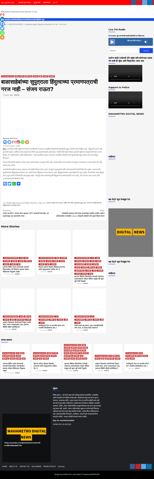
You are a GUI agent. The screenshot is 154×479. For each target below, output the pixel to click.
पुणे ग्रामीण (6, 261)
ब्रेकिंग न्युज (29, 76)
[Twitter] (9, 142)
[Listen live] (112, 42)
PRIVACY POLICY (49, 466)
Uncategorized (8, 76)
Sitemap (61, 466)
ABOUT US (13, 466)
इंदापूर (26, 258)
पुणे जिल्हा (14, 261)
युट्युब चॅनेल (37, 2)
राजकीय (12, 19)
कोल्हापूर (99, 261)
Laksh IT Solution (83, 474)
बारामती (21, 261)
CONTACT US (24, 466)
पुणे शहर (49, 261)
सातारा (77, 274)
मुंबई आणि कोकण (80, 270)
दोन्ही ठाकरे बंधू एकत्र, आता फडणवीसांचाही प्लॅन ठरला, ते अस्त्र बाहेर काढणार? (88, 326)
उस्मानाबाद (78, 261)
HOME (4, 466)
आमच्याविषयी (46, 2)
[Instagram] (18, 142)
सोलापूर (90, 274)
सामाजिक (27, 19)
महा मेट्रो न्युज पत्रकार (24, 2)
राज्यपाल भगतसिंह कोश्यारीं (94, 203)
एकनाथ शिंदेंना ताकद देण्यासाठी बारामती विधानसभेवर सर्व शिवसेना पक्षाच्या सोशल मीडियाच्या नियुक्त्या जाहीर (16, 269)
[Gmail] (14, 142)
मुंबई (41, 76)
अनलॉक (48, 203)
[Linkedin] (2, 19)
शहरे (8, 19)
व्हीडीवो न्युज (40, 19)
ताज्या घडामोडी (79, 264)
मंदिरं (72, 203)
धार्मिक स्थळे (66, 203)
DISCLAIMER (36, 466)
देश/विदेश (18, 19)
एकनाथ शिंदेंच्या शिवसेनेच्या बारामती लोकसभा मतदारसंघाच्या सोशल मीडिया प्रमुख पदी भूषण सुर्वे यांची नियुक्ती (89, 278)
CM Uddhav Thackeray (29, 203)
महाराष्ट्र (35, 76)
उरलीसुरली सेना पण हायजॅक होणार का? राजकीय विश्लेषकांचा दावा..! (52, 326)
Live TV (55, 2)
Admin (16, 95)
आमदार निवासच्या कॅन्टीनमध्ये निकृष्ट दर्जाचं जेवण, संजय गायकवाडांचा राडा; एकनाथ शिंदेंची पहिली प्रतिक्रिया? (17, 324)
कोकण (92, 261)
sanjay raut (41, 203)
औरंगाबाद (86, 261)
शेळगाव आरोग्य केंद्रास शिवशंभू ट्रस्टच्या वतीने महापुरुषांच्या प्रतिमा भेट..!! (52, 268)
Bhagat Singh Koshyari (14, 203)
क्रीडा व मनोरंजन (19, 76)
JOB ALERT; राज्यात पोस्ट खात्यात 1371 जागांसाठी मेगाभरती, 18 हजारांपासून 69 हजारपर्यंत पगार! (26, 213)
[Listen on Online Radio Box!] (150, 41)
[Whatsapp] (23, 142)
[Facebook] (5, 142)
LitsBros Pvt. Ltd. (68, 474)
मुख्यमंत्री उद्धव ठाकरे (80, 203)
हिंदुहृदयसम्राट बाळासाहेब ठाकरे (11, 205)
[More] (27, 142)
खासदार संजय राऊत (57, 203)
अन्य (22, 19)
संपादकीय (33, 19)
